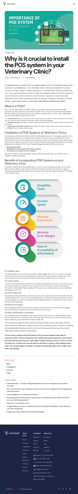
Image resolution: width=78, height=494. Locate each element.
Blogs (45, 441)
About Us (36, 437)
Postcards (47, 437)
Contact (25, 464)
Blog (33, 77)
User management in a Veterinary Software (22, 395)
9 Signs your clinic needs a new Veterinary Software (25, 412)
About (25, 454)
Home (24, 439)
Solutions (26, 450)
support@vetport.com (43, 473)
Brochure (25, 471)
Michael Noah (15, 77)
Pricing (25, 467)
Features (25, 443)
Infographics (11, 367)
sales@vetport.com (42, 469)
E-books (46, 451)
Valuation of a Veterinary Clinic (18, 403)
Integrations (26, 447)
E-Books (10, 370)
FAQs (9, 373)
